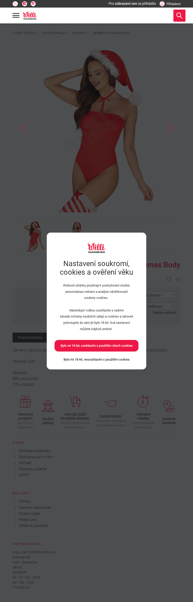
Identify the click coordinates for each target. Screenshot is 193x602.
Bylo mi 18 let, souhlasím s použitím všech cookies (97, 345)
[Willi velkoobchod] (30, 15)
